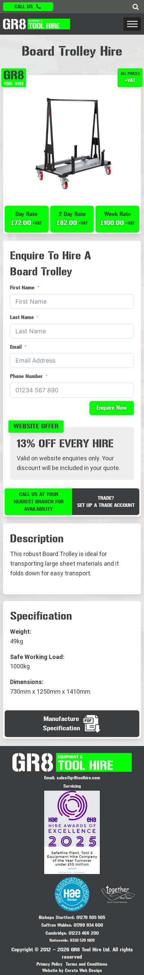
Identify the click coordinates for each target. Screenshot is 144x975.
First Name (22, 287)
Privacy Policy (50, 964)
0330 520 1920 (82, 940)
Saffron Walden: (56, 925)
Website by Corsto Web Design (72, 970)
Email (16, 347)
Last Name (22, 317)
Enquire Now (111, 408)
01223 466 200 (84, 933)
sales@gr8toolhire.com (78, 777)
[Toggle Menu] (132, 24)
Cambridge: (56, 933)
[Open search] (135, 6)
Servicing (72, 786)
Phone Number (26, 376)
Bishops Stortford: (57, 917)
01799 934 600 (88, 925)
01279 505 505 (90, 917)
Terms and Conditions (86, 964)
